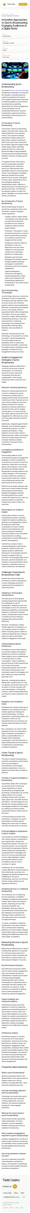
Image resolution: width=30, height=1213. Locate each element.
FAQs (22, 1193)
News (7, 14)
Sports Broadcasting (18, 90)
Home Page (8, 1193)
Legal (21, 1207)
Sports (11, 14)
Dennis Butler (7, 36)
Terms (16, 1207)
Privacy (12, 1207)
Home (3, 14)
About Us (5, 1207)
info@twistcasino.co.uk (11, 1197)
